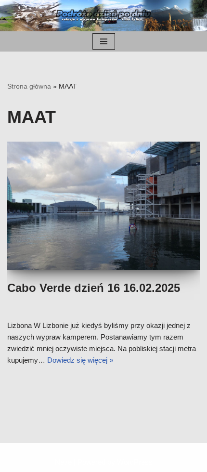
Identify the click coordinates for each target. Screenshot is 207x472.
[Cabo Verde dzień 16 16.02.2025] (103, 206)
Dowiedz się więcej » (80, 360)
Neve (63, 462)
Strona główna (29, 86)
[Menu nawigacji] (103, 41)
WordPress (135, 462)
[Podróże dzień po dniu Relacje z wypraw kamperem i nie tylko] (103, 16)
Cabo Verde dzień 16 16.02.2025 (93, 287)
